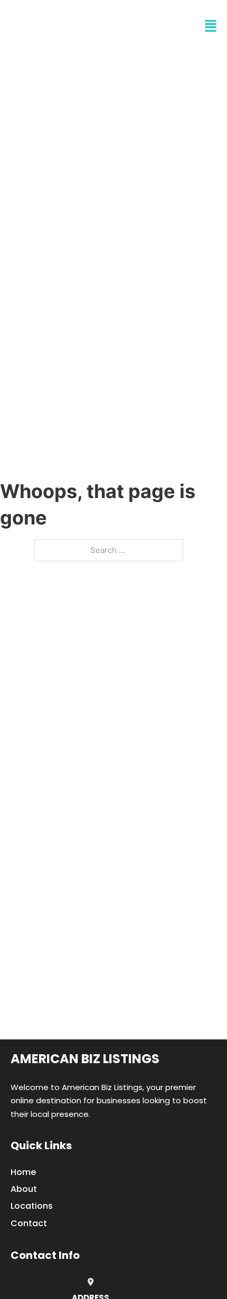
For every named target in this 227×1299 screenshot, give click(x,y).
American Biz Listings (85, 1058)
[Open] (210, 26)
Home (23, 1172)
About (24, 1189)
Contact (29, 1223)
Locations (32, 1206)
